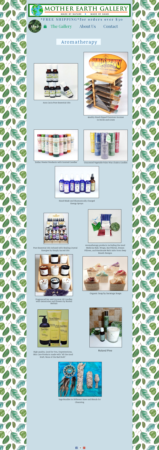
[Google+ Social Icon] (84, 448)
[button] (45, 26)
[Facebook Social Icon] (76, 448)
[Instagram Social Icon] (80, 448)
